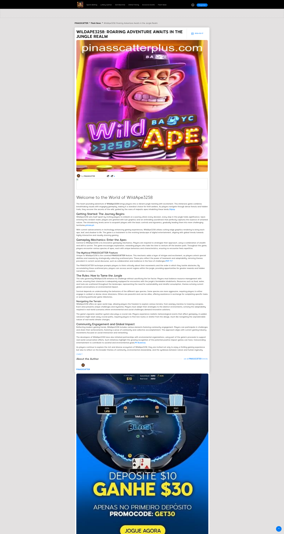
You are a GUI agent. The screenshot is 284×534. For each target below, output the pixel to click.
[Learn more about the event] (142, 17)
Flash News (162, 5)
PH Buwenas (140, 343)
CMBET (79, 354)
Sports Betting (91, 5)
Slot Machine (120, 5)
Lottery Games (106, 5)
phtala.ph (89, 225)
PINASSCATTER (81, 23)
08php (172, 209)
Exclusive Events (148, 5)
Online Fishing (133, 5)
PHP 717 (169, 261)
